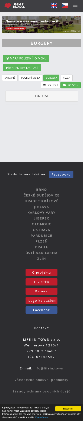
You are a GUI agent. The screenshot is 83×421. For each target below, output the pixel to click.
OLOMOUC (41, 224)
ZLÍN (41, 258)
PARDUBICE (41, 235)
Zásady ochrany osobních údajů (42, 391)
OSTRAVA (41, 230)
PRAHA (41, 247)
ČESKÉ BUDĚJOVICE (42, 195)
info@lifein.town (48, 368)
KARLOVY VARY (41, 212)
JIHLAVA (41, 207)
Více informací (42, 417)
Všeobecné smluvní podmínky (42, 380)
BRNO (41, 189)
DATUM (41, 96)
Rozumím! (68, 408)
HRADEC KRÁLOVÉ (42, 201)
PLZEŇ (42, 241)
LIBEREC (41, 218)
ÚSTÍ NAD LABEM (41, 253)
